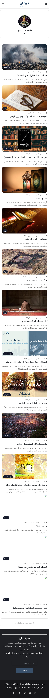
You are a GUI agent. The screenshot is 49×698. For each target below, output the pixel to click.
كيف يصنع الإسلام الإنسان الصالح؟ (34, 321)
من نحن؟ (39, 687)
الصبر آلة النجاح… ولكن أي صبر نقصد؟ (32, 566)
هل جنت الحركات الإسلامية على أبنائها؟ (32, 443)
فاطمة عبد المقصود (24, 30)
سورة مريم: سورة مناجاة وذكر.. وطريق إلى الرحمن (28, 116)
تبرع (16, 687)
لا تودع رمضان (41, 198)
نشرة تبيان (10, 687)
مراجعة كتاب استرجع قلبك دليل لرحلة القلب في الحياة (26, 484)
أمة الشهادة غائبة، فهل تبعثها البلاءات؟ (32, 75)
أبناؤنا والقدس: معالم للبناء (37, 280)
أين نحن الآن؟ (41, 525)
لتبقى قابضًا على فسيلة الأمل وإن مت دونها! (30, 607)
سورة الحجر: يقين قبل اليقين (36, 239)
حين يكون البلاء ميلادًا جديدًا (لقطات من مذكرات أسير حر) (25, 157)
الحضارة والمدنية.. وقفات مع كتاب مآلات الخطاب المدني (26, 362)
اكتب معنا (31, 687)
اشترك (24, 670)
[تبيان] (24, 4)
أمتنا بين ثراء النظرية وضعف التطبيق (33, 403)
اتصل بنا (22, 687)
